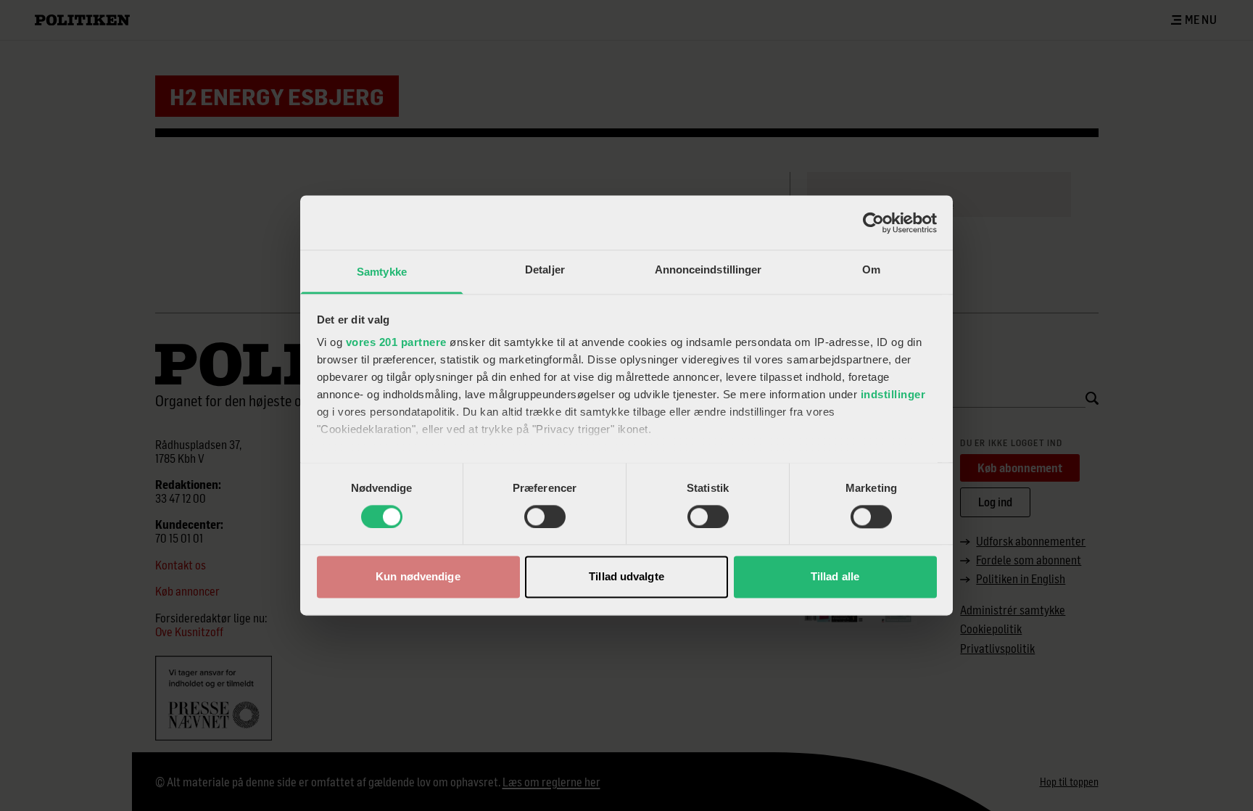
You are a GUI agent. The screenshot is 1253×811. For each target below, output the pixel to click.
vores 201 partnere (396, 342)
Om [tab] (871, 269)
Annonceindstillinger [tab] (708, 269)
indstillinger (893, 394)
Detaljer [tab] (545, 269)
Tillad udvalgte (626, 577)
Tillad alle (835, 577)
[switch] (545, 517)
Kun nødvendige (418, 577)
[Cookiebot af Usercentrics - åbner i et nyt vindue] (873, 223)
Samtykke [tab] (382, 271)
